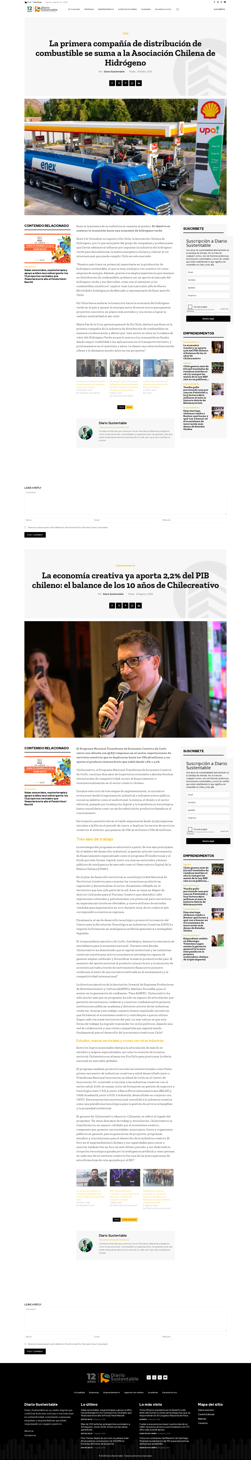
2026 (125, 33)
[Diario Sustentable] (87, 432)
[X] (221, 2)
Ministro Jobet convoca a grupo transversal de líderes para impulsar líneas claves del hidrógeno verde (178, 469)
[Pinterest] (125, 83)
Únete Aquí (208, 318)
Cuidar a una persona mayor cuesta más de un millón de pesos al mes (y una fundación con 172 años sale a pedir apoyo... (164, 1427)
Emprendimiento (191, 342)
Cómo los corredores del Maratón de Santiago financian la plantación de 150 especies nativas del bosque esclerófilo (164, 1441)
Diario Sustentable (114, 71)
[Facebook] (214, 2)
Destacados (30, 266)
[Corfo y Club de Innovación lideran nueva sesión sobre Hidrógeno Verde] (158, 368)
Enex (129, 407)
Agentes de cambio (148, 1433)
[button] (177, 9)
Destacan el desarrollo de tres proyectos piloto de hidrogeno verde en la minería (90, 384)
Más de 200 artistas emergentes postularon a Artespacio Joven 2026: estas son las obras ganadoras (105, 1427)
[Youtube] (225, 2)
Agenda (187, 363)
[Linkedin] (139, 83)
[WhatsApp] (132, 83)
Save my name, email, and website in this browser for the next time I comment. (68, 527)
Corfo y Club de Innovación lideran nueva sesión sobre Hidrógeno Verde (155, 384)
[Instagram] (218, 2)
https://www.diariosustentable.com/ (114, 427)
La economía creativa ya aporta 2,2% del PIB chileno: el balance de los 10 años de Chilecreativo (195, 352)
